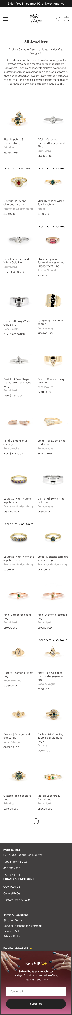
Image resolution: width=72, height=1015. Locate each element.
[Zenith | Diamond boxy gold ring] (53, 359)
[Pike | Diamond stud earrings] (18, 421)
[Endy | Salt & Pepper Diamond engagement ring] (53, 653)
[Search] (58, 19)
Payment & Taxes (13, 931)
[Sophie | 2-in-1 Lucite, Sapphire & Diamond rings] (53, 715)
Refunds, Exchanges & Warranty (22, 925)
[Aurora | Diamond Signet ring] (18, 653)
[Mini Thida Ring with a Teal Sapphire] (53, 181)
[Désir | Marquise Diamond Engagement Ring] (53, 120)
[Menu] (5, 19)
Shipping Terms (12, 920)
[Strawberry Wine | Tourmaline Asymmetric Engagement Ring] (53, 239)
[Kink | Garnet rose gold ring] (18, 595)
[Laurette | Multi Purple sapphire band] (18, 479)
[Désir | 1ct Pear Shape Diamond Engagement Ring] (18, 359)
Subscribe (36, 1003)
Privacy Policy (12, 936)
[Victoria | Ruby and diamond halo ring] (18, 181)
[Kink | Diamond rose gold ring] (53, 595)
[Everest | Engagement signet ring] (18, 715)
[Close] (67, 955)
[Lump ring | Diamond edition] (53, 301)
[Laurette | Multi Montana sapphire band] (18, 537)
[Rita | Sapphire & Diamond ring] (18, 120)
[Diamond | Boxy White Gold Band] (18, 301)
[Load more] (36, 821)
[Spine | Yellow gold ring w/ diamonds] (53, 421)
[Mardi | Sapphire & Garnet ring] (53, 776)
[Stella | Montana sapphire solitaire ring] (53, 537)
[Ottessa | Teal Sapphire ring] (18, 776)
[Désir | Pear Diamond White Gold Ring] (18, 239)
